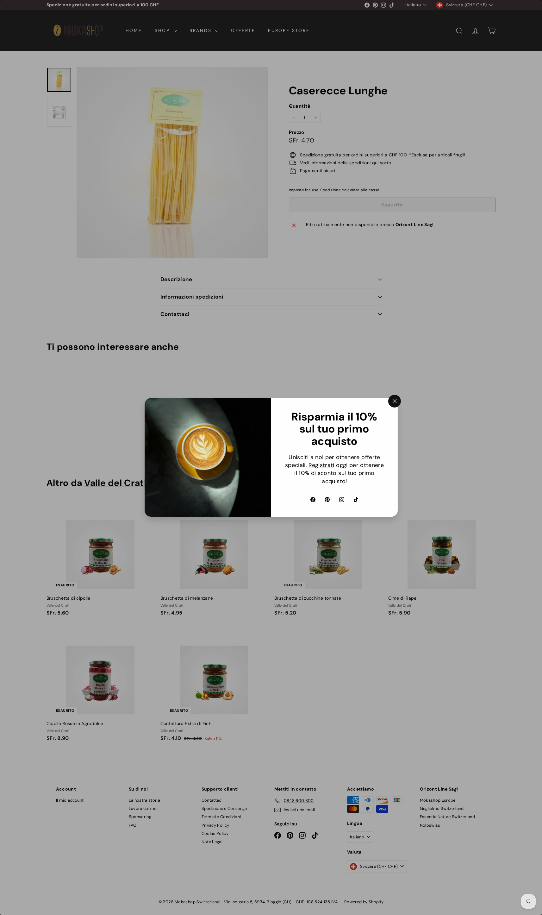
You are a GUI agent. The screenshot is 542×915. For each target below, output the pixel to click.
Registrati (321, 465)
